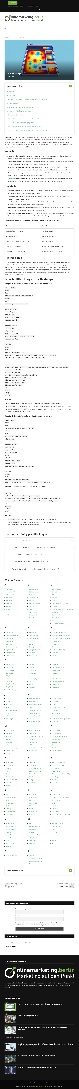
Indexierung (56, 670)
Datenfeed (9, 641)
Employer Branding (35, 647)
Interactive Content (58, 682)
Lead (53, 704)
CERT (53, 595)
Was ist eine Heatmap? (18, 115)
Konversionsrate (34, 713)
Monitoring (9, 751)
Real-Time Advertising (59, 762)
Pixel (7, 774)
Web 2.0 (31, 823)
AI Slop (8, 609)
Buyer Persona (33, 618)
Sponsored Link (11, 812)
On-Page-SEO (56, 733)
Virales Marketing (11, 829)
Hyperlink (32, 687)
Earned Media (33, 638)
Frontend (55, 653)
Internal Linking (57, 684)
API (7, 612)
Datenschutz (49, 1083)
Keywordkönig (38, 1086)
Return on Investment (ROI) (61, 774)
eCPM (31, 644)
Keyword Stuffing (34, 699)
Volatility (8, 846)
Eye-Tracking (33, 655)
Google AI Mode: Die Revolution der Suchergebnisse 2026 (37, 1067)
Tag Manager (33, 794)
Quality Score (33, 774)
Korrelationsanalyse (35, 716)
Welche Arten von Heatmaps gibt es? (22, 123)
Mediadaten (10, 730)
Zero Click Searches (35, 858)
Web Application (34, 826)
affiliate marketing (25, 942)
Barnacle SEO (33, 598)
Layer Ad (55, 701)
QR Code (32, 762)
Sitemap (8, 809)
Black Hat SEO (33, 612)
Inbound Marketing (58, 667)
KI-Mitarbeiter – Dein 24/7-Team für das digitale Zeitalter (36, 1056)
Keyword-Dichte (34, 701)
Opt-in (54, 745)
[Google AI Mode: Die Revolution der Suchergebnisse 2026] (10, 1070)
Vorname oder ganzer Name (24, 909)
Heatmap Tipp (13, 103)
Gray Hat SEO (10, 687)
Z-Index (31, 855)
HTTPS (31, 684)
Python (8, 785)
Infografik (55, 676)
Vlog (7, 841)
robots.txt (55, 780)
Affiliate (8, 606)
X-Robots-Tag (56, 826)
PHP (7, 771)
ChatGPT (55, 600)
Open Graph (56, 739)
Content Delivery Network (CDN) (62, 609)
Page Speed (9, 762)
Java (7, 699)
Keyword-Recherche (35, 704)
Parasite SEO (10, 765)
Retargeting (56, 771)
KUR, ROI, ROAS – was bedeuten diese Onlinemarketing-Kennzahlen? (41, 1004)
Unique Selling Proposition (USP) (62, 797)
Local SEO (55, 722)
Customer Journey (58, 624)
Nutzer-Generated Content (37, 748)
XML (53, 835)
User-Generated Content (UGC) (62, 814)
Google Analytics (11, 684)
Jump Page (9, 719)
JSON (7, 716)
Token (31, 809)
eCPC (30, 641)
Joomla (8, 707)
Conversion (12, 178)
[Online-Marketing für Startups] (10, 1019)
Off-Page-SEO (56, 730)
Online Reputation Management (62, 736)
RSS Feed (55, 783)
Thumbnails (33, 803)
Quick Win (32, 783)
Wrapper (32, 843)
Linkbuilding (56, 713)
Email (17, 916)
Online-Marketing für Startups (28, 1016)
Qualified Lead (33, 765)
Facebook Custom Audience (61, 635)
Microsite (9, 742)
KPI (30, 719)
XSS (53, 843)
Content (54, 606)
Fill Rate (54, 644)
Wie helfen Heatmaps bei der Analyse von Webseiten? (28, 119)
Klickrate (32, 707)
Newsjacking (33, 742)
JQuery (8, 713)
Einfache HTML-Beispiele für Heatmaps (21, 107)
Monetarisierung (11, 748)
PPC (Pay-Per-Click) (12, 780)
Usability (55, 809)
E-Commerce (33, 632)
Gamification (10, 664)
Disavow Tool (10, 655)
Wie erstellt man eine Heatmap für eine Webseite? (27, 126)
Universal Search (57, 800)
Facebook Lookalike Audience (61, 638)
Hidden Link (33, 673)
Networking (33, 733)
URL (53, 803)
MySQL (8, 753)
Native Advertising (35, 730)
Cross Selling (56, 618)
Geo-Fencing (10, 670)
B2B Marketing (34, 589)
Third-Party (32, 800)
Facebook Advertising (59, 632)
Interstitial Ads (57, 687)
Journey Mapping (11, 710)
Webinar (32, 832)
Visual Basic (10, 835)
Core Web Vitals (57, 615)
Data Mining (10, 632)
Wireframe (32, 841)
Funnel (54, 655)
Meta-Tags (9, 736)
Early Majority (33, 635)
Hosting (31, 676)
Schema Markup (11, 797)
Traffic (31, 814)
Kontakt (28, 1083)
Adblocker (9, 598)
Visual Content (10, 838)
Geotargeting (10, 673)
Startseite (7, 37)
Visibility (8, 832)
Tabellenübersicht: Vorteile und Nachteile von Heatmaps (29, 99)
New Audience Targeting (37, 736)
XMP (53, 838)
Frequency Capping (58, 650)
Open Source (56, 742)
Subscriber (9, 814)
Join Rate (9, 704)
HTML (31, 682)
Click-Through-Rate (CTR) (60, 603)
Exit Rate (32, 653)
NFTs (30, 745)
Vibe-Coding (10, 823)
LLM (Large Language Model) (61, 719)
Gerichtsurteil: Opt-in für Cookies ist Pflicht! (23, 3)
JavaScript (9, 701)
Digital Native (10, 650)
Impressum (38, 1083)
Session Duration (11, 803)
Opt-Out (54, 748)
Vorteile (11, 91)
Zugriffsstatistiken (35, 864)
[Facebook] (39, 9)
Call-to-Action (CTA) (58, 589)
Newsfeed (32, 739)
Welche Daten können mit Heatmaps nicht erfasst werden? (30, 130)
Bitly (30, 609)
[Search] (73, 28)
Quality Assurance (35, 771)
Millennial (9, 745)
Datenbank (9, 638)
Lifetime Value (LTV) (58, 707)
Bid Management (34, 603)
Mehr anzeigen (11, 946)
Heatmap (32, 667)
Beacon (31, 600)
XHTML (54, 832)
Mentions (9, 733)
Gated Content (10, 667)
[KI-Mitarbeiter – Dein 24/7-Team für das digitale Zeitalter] (10, 1059)
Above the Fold (11, 592)
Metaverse (9, 739)
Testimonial (33, 797)
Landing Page (56, 699)
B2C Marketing (34, 592)
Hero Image (33, 670)
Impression (55, 664)
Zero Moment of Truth (36, 861)
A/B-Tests (49, 265)
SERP (7, 800)
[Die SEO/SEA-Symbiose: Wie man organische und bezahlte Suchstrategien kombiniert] (10, 1030)
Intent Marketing (57, 679)
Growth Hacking (11, 690)
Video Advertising (11, 826)
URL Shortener (56, 806)
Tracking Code (33, 812)
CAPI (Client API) (57, 592)
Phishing (9, 768)
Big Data (31, 606)
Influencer (55, 673)
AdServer (9, 600)
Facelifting (55, 641)
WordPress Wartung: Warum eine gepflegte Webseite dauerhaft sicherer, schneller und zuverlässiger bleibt (45, 1045)
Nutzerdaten (47, 213)
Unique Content (57, 794)
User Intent (55, 812)
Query (31, 780)
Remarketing (56, 768)
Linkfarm (55, 716)
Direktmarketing (11, 653)
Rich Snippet (56, 777)
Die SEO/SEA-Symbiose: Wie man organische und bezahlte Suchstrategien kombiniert (42, 1028)
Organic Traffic (57, 751)
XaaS (53, 829)
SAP (7, 794)
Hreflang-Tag (33, 679)
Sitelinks (8, 806)
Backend (32, 595)
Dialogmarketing (11, 647)
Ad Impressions (11, 595)
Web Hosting (33, 829)
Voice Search (10, 843)
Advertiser (9, 603)
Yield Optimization (12, 855)
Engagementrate (34, 650)
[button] (19, 3)
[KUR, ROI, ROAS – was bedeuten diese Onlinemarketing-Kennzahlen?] (10, 1007)
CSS (53, 621)
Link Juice (55, 710)
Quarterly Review (34, 777)
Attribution (9, 615)
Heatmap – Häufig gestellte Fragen (20, 111)
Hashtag (31, 664)
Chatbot (54, 598)
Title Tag (31, 806)
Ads (7, 942)
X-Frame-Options (57, 823)
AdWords (13, 942)
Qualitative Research (35, 768)
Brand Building (34, 615)
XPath (54, 841)
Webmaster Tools (34, 835)
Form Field (55, 647)
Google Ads (9, 681)
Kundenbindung (34, 722)
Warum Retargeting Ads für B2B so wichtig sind (23, 6)
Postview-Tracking (11, 777)
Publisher (9, 783)
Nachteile (11, 95)
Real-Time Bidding (58, 765)
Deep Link (9, 644)
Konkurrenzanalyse (35, 710)
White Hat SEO (33, 838)
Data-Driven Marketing (13, 635)
